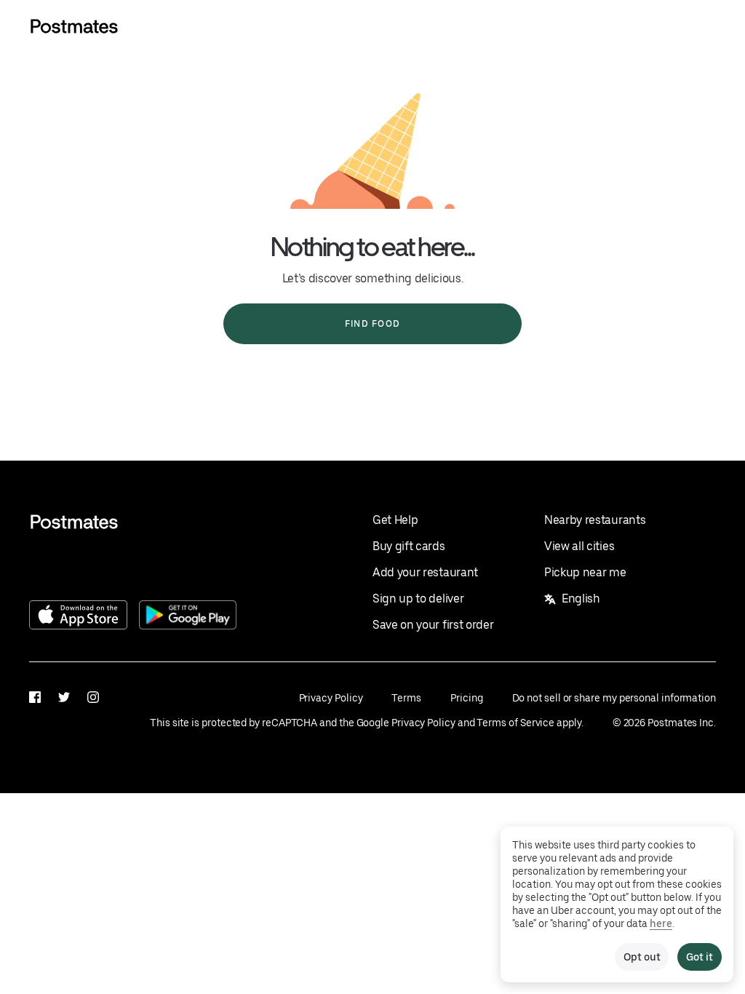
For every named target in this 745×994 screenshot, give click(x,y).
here (661, 923)
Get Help (395, 520)
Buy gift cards (408, 546)
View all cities (579, 546)
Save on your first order (432, 625)
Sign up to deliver (417, 598)
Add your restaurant (425, 572)
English (581, 598)
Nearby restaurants (594, 520)
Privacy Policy (331, 698)
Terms (406, 698)
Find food (372, 324)
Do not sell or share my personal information (614, 698)
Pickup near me (585, 572)
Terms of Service (515, 722)
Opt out (642, 957)
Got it (699, 957)
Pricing (466, 698)
